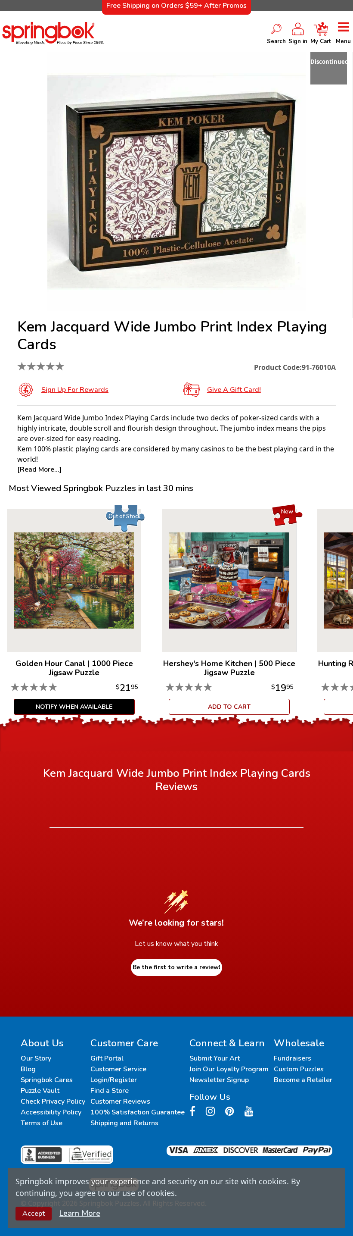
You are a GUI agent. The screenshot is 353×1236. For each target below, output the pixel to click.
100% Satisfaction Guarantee (137, 1112)
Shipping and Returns (124, 1123)
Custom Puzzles (299, 1069)
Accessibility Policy (51, 1112)
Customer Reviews (120, 1101)
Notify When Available (74, 707)
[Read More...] (39, 469)
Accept (33, 1213)
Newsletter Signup (219, 1080)
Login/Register (113, 1080)
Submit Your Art (214, 1058)
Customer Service (118, 1069)
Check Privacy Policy (53, 1101)
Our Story (36, 1058)
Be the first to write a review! (176, 967)
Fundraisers (292, 1058)
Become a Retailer (303, 1080)
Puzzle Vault (40, 1090)
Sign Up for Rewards (74, 389)
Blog (28, 1069)
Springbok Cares (47, 1080)
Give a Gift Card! (234, 389)
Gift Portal (107, 1058)
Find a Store (109, 1090)
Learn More (79, 1213)
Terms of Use (41, 1123)
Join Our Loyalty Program (229, 1069)
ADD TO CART (229, 707)
